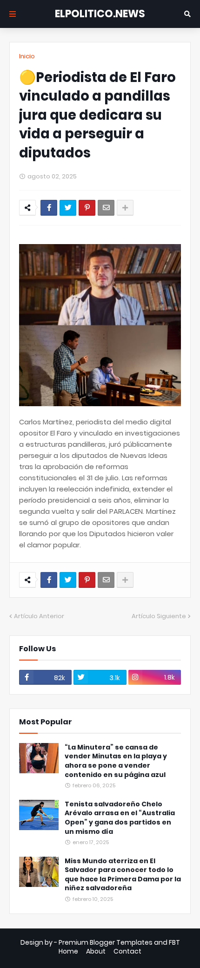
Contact (127, 951)
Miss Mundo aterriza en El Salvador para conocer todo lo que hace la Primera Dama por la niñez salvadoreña (123, 875)
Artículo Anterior (39, 616)
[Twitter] (68, 208)
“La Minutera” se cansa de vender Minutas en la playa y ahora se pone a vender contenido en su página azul (116, 761)
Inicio (27, 56)
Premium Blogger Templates (106, 942)
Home (68, 951)
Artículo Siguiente (159, 616)
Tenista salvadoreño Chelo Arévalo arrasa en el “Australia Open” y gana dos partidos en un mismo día (120, 818)
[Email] (106, 208)
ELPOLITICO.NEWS (100, 14)
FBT (174, 942)
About (96, 951)
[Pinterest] (87, 208)
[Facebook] (48, 208)
